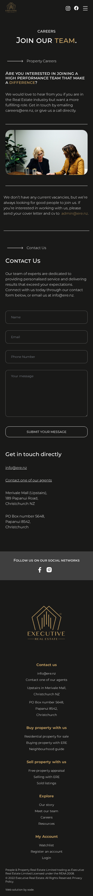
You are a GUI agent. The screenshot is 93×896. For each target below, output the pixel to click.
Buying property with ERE (46, 743)
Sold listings (46, 783)
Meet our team (46, 811)
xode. (30, 889)
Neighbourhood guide (46, 749)
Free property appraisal (46, 771)
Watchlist (46, 845)
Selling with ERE (47, 777)
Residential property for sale (46, 736)
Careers (47, 817)
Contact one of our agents (28, 480)
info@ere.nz (63, 295)
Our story (46, 805)
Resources (46, 824)
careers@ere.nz (19, 110)
